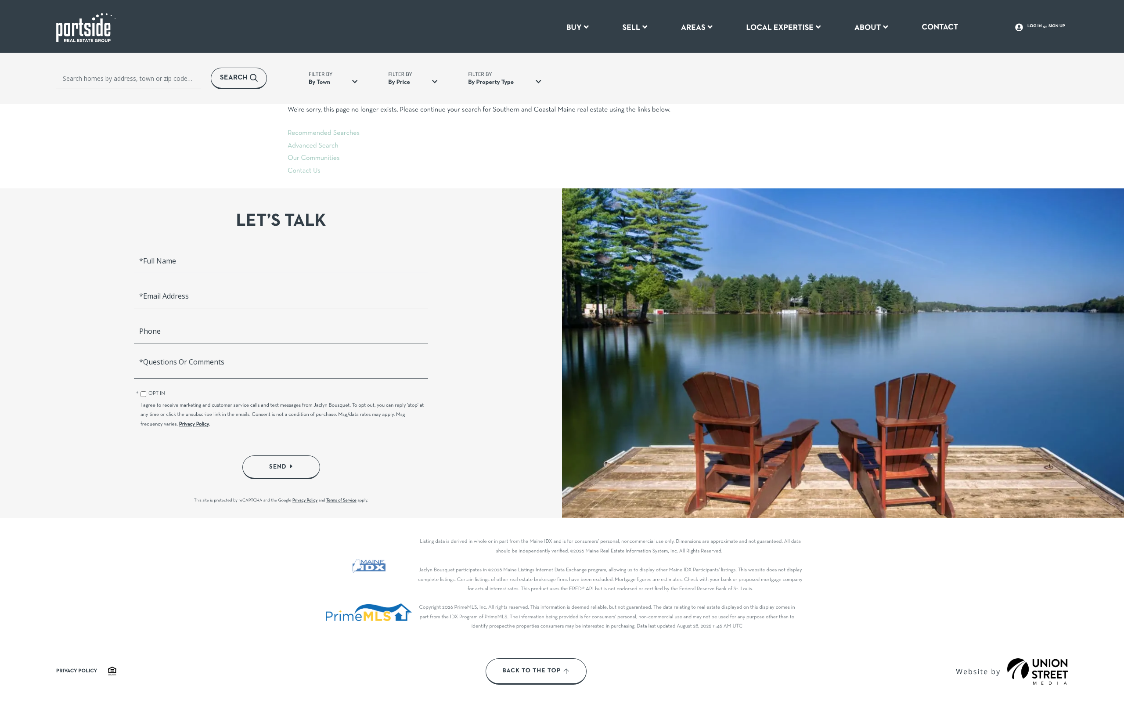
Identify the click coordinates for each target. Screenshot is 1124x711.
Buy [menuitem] (574, 28)
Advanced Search (313, 146)
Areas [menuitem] (693, 28)
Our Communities (314, 158)
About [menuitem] (867, 28)
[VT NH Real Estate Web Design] (1037, 671)
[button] (239, 78)
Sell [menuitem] (631, 28)
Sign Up (1056, 26)
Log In (1034, 26)
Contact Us (304, 171)
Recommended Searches (324, 133)
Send (278, 467)
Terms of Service (341, 500)
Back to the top (531, 671)
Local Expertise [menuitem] (780, 28)
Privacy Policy (194, 424)
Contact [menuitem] (940, 27)
